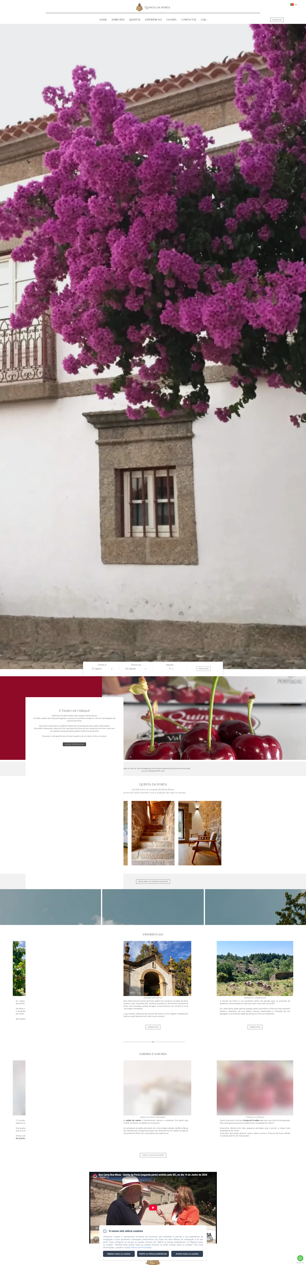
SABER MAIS (153, 1027)
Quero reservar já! (74, 744)
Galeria (171, 19)
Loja (203, 19)
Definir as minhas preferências (153, 1254)
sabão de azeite (133, 1120)
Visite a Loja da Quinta (153, 1155)
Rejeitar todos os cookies (118, 1254)
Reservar (276, 20)
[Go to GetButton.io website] (300, 1262)
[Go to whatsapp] (300, 1258)
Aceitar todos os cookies (187, 1254)
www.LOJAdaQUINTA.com (153, 771)
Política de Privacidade (141, 1247)
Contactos (188, 19)
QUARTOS (134, 19)
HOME (103, 19)
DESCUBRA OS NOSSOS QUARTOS (153, 881)
